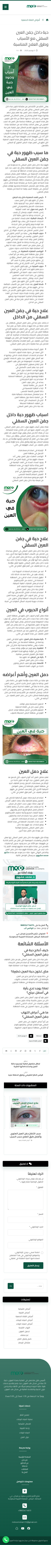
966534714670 (27, 925)
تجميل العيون (24, 1331)
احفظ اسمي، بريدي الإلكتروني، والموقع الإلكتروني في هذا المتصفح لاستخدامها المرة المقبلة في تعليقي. (24, 1255)
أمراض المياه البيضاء (24, 1320)
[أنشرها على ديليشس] (21, 1051)
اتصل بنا (24, 1472)
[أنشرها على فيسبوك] (40, 1051)
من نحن (24, 1460)
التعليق (39, 1187)
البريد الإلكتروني (36, 1226)
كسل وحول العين (24, 1338)
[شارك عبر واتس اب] (11, 1051)
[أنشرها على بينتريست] (30, 1051)
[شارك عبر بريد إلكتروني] (6, 1051)
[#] (28, 1528)
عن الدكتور (25, 1463)
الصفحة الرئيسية (25, 1457)
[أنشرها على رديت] (25, 1051)
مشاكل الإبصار (24, 1342)
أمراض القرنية (24, 1312)
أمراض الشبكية (24, 1308)
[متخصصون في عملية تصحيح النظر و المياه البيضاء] (37, 6)
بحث (11, 1286)
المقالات (24, 1469)
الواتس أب (29, 928)
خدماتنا (24, 1466)
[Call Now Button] (5, 1539)
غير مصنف (24, 1335)
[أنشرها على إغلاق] (35, 1051)
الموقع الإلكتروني (36, 1239)
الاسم (40, 1214)
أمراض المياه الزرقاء (24, 1323)
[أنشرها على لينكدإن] (16, 1051)
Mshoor (38, 1035)
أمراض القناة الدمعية (35, 1040)
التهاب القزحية (24, 1327)
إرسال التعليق (33, 1265)
